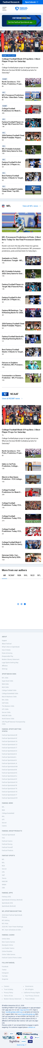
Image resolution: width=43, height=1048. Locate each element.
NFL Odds (5, 678)
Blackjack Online (7, 945)
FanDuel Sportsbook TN (9, 788)
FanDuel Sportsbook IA (9, 754)
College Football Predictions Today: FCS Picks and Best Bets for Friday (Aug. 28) (11, 519)
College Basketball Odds (10, 693)
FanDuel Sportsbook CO (9, 744)
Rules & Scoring (7, 653)
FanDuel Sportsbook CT (9, 748)
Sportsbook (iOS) (7, 903)
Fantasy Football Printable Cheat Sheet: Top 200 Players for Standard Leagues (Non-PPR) (12, 192)
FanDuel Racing (7, 844)
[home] (21, 9)
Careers (6, 986)
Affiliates (5, 666)
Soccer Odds (6, 712)
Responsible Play (7, 656)
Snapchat (5, 979)
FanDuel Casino (7, 841)
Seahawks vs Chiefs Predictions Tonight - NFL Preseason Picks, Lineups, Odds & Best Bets (12, 261)
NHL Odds (5, 700)
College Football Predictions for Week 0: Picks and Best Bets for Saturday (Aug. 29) (11, 112)
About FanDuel (6, 644)
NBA (19, 575)
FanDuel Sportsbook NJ (9, 776)
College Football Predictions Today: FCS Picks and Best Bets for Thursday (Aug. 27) (11, 532)
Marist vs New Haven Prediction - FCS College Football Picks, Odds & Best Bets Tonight (13, 480)
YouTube (5, 976)
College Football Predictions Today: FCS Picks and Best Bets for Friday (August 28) (11, 506)
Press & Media (30, 999)
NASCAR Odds (6, 715)
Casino (4, 826)
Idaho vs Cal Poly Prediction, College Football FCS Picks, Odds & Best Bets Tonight (13, 467)
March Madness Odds (9, 697)
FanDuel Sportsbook (8, 835)
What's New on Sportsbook (10, 647)
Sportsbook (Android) (9, 906)
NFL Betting (5, 920)
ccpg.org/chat (24, 1010)
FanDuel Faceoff (7, 847)
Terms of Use (8, 996)
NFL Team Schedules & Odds (11, 930)
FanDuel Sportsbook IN (9, 760)
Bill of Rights (29, 989)
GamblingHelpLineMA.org (14, 1012)
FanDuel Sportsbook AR (9, 735)
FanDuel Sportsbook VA (9, 792)
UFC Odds (5, 709)
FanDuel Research (11, 2)
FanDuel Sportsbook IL (9, 757)
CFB (3, 872)
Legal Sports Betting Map (10, 662)
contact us (31, 1027)
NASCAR (5, 881)
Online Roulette (7, 951)
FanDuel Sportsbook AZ (9, 738)
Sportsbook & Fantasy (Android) (12, 900)
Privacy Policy (8, 992)
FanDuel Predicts (7, 850)
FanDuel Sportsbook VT (9, 795)
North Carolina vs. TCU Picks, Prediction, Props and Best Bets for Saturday (12, 84)
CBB (3, 888)
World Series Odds (8, 719)
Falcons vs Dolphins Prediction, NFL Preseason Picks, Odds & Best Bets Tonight (12, 366)
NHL (26, 575)
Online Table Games (8, 954)
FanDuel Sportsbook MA (9, 766)
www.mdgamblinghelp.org (26, 1014)
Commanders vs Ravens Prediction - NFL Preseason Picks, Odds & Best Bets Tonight (13, 379)
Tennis (4, 878)
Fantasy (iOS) (6, 897)
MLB (32, 575)
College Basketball (8, 813)
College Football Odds (9, 690)
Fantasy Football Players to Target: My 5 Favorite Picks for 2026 (13, 124)
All (4, 575)
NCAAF (11, 575)
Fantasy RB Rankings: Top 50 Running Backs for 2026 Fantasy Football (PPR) (12, 312)
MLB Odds (5, 687)
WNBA (4, 884)
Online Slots (6, 939)
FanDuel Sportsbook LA (9, 763)
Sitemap (4, 669)
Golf (3, 875)
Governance (29, 986)
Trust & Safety (8, 989)
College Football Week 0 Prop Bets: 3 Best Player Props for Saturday (21, 60)
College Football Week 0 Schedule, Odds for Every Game (12, 544)
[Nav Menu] (4, 9)
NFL (39, 575)
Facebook (5, 966)
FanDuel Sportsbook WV (10, 798)
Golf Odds (5, 703)
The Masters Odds (8, 706)
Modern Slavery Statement (10, 659)
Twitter (4, 970)
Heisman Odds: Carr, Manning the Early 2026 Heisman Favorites (11, 557)
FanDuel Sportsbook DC (9, 751)
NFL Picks (5, 923)
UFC (3, 819)
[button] (21, 22)
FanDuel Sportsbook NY (9, 779)
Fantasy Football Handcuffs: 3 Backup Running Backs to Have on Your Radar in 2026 (13, 339)
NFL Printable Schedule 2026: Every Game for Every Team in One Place (12, 151)
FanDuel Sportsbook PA (9, 785)
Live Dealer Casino (8, 948)
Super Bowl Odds (7, 681)
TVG (3, 838)
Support (4, 640)
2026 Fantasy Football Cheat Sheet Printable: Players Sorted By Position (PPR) (13, 137)
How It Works (6, 650)
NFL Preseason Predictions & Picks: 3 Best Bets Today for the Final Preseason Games (13, 98)
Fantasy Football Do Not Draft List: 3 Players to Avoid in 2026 (11, 164)
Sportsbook (30, 2)
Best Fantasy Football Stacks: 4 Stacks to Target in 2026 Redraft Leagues (12, 178)
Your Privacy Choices (32, 996)
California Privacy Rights (32, 992)
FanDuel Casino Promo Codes (12, 958)
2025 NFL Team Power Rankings (12, 927)
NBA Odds (5, 684)
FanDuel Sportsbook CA (9, 741)
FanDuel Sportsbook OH (9, 782)
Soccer (4, 823)
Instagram (5, 973)
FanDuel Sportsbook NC (9, 773)
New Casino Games (8, 942)
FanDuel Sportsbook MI (9, 770)
